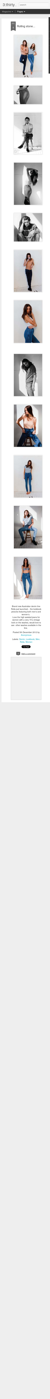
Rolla (22, 641)
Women (29, 641)
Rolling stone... (26, 26)
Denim (22, 639)
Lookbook (30, 639)
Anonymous (26, 635)
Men (38, 639)
